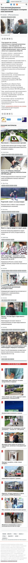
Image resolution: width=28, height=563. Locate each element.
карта (9, 154)
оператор (11, 185)
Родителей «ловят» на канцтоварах (12, 202)
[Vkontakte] (3, 39)
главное (3, 270)
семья (12, 300)
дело (7, 154)
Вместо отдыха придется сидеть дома (13, 228)
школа (17, 211)
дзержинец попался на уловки (16, 106)
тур (8, 359)
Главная (4, 533)
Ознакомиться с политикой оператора (9, 560)
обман (14, 17)
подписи (15, 270)
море (3, 359)
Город (15, 533)
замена (3, 329)
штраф (15, 185)
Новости (9, 533)
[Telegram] (7, 39)
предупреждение (16, 329)
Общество (10, 536)
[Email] (9, 39)
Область (21, 533)
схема (21, 154)
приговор (17, 154)
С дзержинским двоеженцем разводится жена (10, 287)
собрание (24, 270)
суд (15, 300)
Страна (4, 536)
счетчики (22, 329)
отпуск (12, 239)
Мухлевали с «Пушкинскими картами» (13, 143)
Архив (16, 536)
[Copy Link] (12, 39)
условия (12, 359)
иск (2, 300)
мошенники (3, 17)
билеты (3, 154)
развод (9, 300)
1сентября (4, 211)
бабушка (3, 185)
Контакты (4, 538)
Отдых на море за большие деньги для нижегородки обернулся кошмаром (14, 346)
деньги (3, 239)
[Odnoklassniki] (5, 39)
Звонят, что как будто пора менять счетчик (12, 317)
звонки (7, 329)
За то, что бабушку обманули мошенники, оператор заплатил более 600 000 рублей (13, 172)
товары (13, 211)
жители (7, 270)
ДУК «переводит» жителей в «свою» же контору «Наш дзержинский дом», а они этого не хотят (13, 257)
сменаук (19, 270)
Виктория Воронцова (14, 14)
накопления (9, 17)
